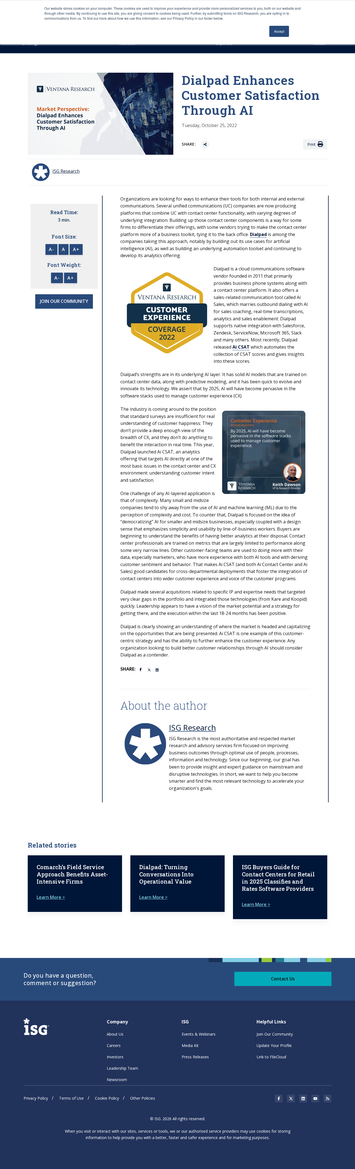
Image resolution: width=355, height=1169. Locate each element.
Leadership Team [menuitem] (122, 1068)
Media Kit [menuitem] (190, 1045)
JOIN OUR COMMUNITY (64, 301)
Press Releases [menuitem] (195, 1056)
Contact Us (283, 979)
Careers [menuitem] (114, 1045)
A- (51, 249)
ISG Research (192, 727)
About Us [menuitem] (115, 1034)
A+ (76, 249)
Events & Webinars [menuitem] (198, 1034)
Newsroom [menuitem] (117, 1079)
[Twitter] (149, 669)
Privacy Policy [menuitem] (36, 1098)
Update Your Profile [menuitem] (274, 1045)
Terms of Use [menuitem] (71, 1098)
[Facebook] (141, 669)
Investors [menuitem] (115, 1056)
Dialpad (258, 234)
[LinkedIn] (157, 669)
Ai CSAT (241, 347)
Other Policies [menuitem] (142, 1098)
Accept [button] (279, 31)
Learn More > (51, 897)
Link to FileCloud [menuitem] (271, 1056)
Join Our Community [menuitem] (275, 1034)
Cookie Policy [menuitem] (107, 1098)
